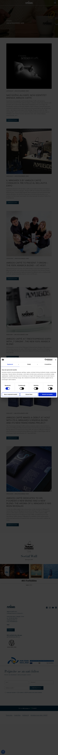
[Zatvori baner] (55, 359)
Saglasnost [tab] (10, 364)
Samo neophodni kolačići (10, 394)
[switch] (22, 388)
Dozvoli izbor (29, 394)
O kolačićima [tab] (48, 364)
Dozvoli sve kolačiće (47, 394)
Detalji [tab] (29, 364)
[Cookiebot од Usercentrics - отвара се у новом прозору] (45, 360)
